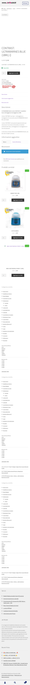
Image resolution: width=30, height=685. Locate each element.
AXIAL (3, 352)
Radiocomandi (11, 471)
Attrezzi (8, 476)
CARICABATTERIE (5, 371)
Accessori (5, 335)
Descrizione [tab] (4, 94)
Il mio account (5, 682)
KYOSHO (3, 348)
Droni (4, 326)
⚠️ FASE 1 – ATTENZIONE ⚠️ (10, 655)
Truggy (17, 466)
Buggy (14, 466)
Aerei (4, 329)
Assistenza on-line (7, 298)
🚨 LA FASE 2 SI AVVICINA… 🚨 (10, 652)
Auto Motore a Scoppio (8, 315)
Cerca (15, 682)
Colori (14, 8)
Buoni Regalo (6, 296)
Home (4, 8)
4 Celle (3, 364)
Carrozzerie (6, 477)
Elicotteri (5, 340)
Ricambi (5, 333)
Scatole (6, 303)
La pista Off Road (7, 608)
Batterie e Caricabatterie (8, 331)
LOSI (3, 347)
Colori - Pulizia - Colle (15, 476)
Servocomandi (5, 473)
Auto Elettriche (6, 310)
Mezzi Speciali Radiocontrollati (10, 605)
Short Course (22, 466)
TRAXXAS (4, 355)
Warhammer (9, 8)
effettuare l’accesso (10, 159)
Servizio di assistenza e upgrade (10, 598)
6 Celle (3, 367)
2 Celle (3, 361)
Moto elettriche (6, 321)
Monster (26, 466)
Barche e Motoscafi (7, 324)
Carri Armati (5, 319)
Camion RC (5, 307)
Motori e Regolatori (18, 471)
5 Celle (3, 365)
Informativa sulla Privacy (9, 613)
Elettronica (5, 338)
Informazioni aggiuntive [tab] (7, 98)
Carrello (23, 681)
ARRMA (3, 350)
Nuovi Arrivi (5, 291)
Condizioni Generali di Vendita (10, 611)
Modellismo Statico (7, 293)
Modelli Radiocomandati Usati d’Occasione (13, 596)
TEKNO (3, 353)
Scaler (3, 468)
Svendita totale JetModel (9, 660)
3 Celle (3, 362)
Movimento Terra (7, 317)
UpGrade (5, 312)
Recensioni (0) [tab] (5, 102)
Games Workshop (7, 82)
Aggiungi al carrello (13, 73)
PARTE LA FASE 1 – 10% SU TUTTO (11, 658)
